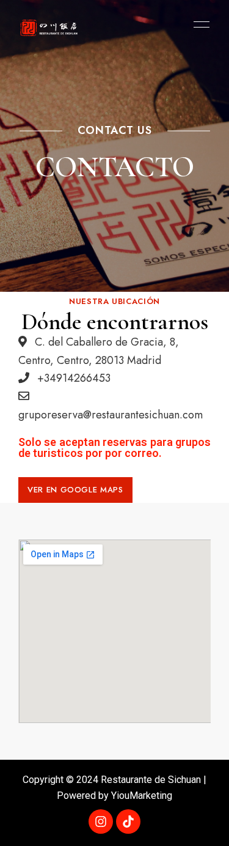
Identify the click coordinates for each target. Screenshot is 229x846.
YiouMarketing (141, 795)
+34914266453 (72, 378)
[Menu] (198, 24)
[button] (75, 490)
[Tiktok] (128, 821)
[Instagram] (101, 821)
